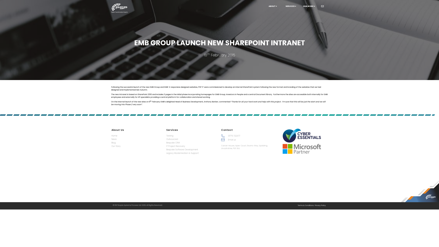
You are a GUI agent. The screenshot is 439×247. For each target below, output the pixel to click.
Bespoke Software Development (182, 149)
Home (114, 135)
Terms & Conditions (306, 205)
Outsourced (172, 139)
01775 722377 (234, 135)
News (114, 139)
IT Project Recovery (175, 146)
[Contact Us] (322, 6)
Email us (232, 139)
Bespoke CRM (173, 142)
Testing (169, 135)
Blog (113, 142)
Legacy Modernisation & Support (182, 153)
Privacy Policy (320, 205)
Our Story (115, 146)
